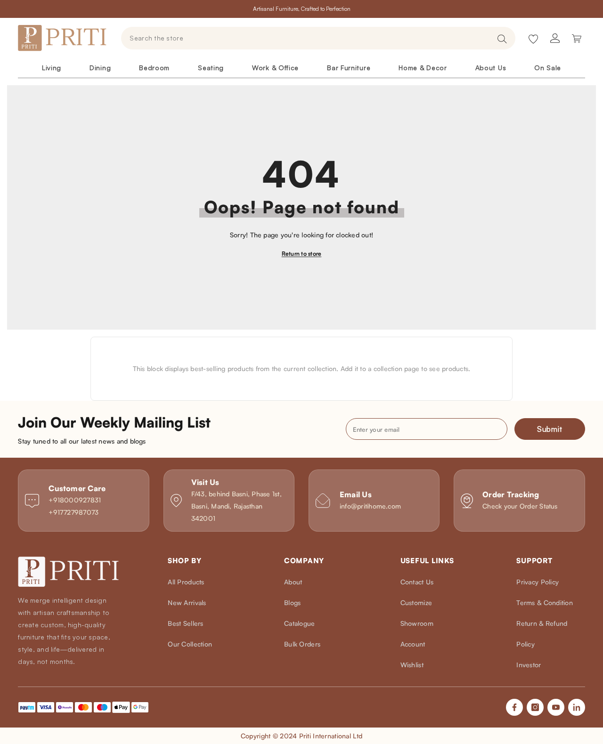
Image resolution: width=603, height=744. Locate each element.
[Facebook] (514, 707)
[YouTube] (555, 707)
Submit (549, 429)
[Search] (318, 38)
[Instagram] (535, 707)
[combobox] (306, 38)
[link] (83, 500)
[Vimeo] (576, 707)
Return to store (302, 253)
